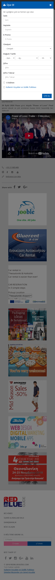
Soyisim (6, 25)
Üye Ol (47, 96)
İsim (5, 16)
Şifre (5, 63)
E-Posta (6, 35)
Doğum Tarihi (9, 54)
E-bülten (9, 82)
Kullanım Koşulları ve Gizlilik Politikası (21, 87)
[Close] (51, 5)
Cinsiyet (7, 44)
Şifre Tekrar (8, 73)
